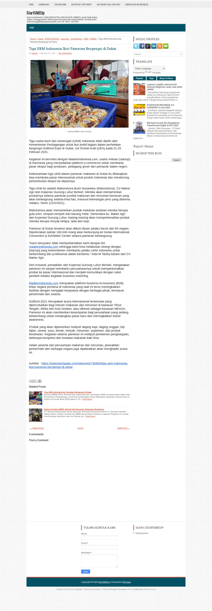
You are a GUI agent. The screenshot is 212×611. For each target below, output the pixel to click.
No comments (65, 53)
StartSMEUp (35, 13)
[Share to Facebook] (40, 381)
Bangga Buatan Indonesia (136, 4)
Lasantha (96, 589)
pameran (65, 39)
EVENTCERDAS (52, 39)
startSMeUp (76, 39)
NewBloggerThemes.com (144, 589)
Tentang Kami (60, 4)
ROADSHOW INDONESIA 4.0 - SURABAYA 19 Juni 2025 (161, 106)
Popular (139, 78)
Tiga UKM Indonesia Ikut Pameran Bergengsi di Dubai (72, 48)
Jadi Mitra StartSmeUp (81, 4)
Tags (151, 78)
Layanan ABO (43, 4)
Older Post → (123, 428)
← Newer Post (37, 428)
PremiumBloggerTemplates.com (116, 589)
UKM (86, 39)
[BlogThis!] (33, 381)
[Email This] (30, 381)
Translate (156, 72)
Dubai (40, 39)
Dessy (35, 53)
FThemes (70, 589)
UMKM (93, 39)
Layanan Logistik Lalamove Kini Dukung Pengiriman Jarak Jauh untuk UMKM (164, 87)
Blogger (127, 582)
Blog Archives (166, 78)
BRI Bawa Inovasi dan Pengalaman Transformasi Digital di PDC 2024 (163, 124)
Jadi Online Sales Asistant (108, 4)
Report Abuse (143, 146)
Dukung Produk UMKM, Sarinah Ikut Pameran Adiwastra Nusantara (74, 409)
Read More (87, 399)
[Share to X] (36, 381)
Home (31, 4)
